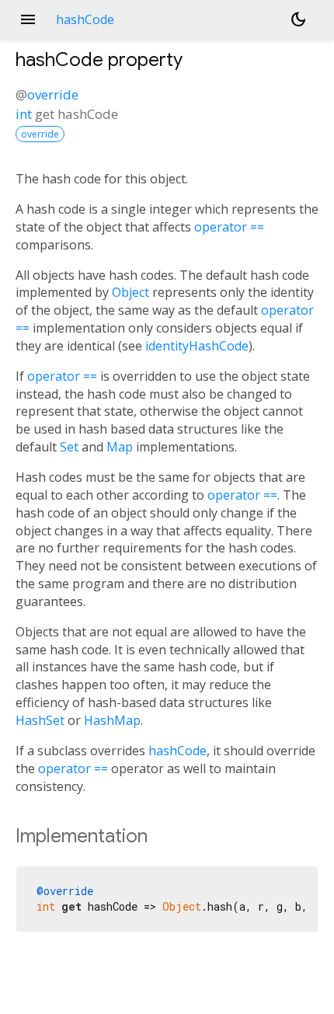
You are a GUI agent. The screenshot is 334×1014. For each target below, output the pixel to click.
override (52, 94)
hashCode (177, 750)
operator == (229, 226)
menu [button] (28, 19)
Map (119, 446)
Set (69, 446)
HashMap (112, 720)
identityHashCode (197, 345)
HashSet (40, 720)
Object (130, 292)
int (24, 114)
